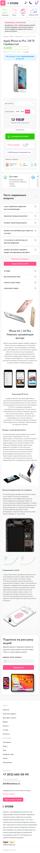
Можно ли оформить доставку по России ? (18, 232)
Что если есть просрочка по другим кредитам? (15, 241)
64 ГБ (22, 111)
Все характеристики (12, 277)
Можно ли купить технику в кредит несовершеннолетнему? (17, 251)
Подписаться (18, 667)
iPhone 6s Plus (19, 36)
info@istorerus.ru (11, 783)
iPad (4, 750)
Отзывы (7, 271)
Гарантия (6, 710)
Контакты (6, 734)
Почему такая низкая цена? (15, 223)
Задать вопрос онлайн (20, 264)
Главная (5, 36)
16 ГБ (17, 111)
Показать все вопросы (20, 259)
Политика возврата (9, 714)
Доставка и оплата (9, 718)
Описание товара (11, 288)
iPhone (11, 36)
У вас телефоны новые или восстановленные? (15, 208)
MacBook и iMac (8, 754)
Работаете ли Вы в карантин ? (16, 216)
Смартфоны (7, 742)
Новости (6, 726)
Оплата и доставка (12, 283)
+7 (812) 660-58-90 (16, 774)
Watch (5, 758)
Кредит (5, 722)
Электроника (7, 762)
